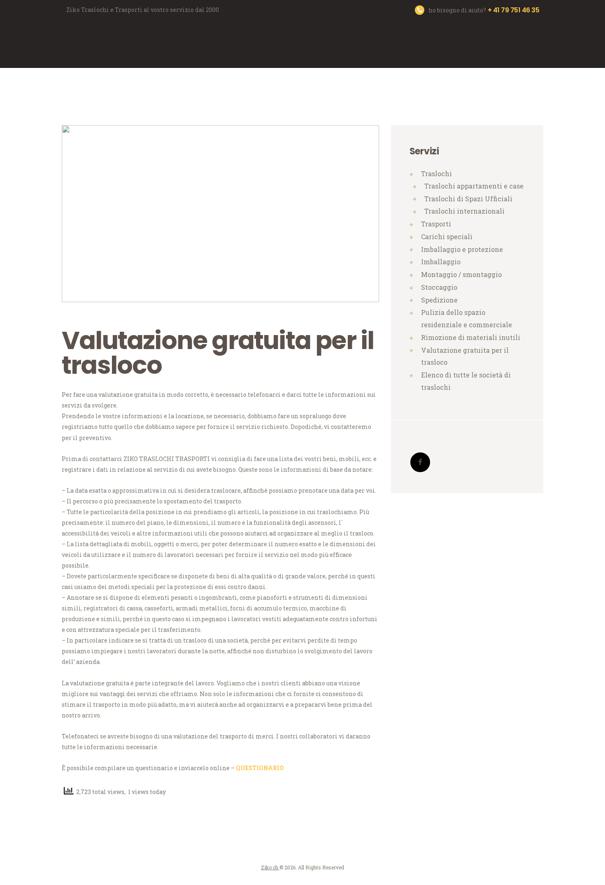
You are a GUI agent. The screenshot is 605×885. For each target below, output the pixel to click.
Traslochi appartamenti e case (474, 186)
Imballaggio (441, 261)
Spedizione (439, 300)
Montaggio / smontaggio (461, 274)
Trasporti (436, 223)
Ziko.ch (270, 867)
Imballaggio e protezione (462, 249)
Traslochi (436, 173)
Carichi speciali (446, 236)
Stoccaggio (439, 287)
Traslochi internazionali (464, 211)
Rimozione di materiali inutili (470, 337)
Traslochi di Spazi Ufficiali (468, 198)
